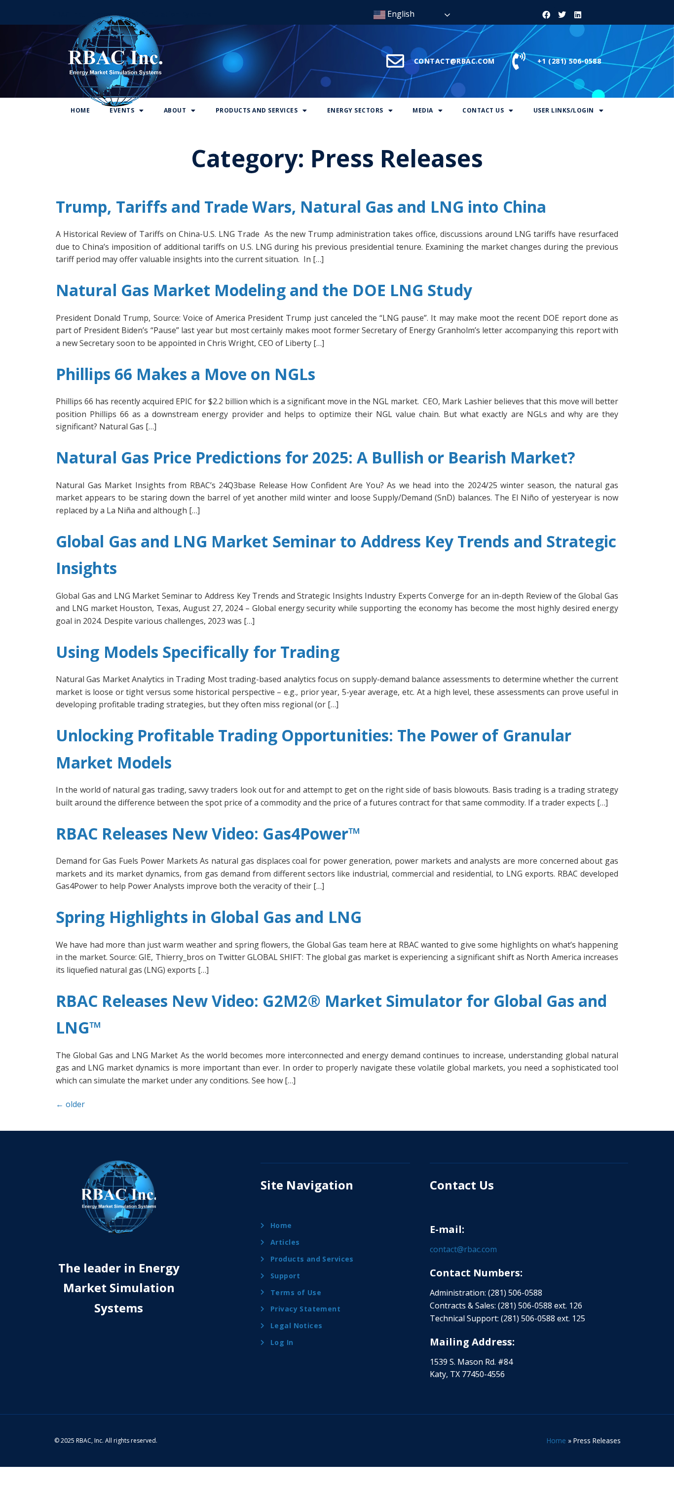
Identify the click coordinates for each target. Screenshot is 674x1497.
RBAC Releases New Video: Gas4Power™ (208, 833)
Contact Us (483, 110)
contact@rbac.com (463, 1249)
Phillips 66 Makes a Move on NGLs (185, 373)
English (399, 13)
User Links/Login (563, 110)
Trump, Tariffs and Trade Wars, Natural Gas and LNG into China (301, 206)
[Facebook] (546, 15)
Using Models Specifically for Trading (197, 651)
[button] (127, 110)
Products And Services (257, 110)
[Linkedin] (578, 15)
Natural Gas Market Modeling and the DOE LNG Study (264, 290)
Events (122, 110)
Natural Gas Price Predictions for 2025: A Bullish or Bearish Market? (315, 457)
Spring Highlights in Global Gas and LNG (209, 916)
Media (422, 110)
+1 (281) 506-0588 (569, 61)
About (175, 110)
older (70, 1104)
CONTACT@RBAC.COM (454, 61)
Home (80, 110)
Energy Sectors (355, 110)
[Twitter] (562, 15)
